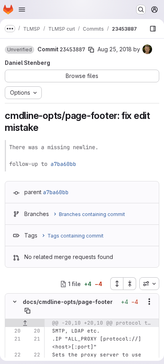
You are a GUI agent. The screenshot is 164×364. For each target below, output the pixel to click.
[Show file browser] (152, 28)
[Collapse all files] (129, 283)
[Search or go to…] (141, 9)
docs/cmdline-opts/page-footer (68, 301)
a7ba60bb (63, 163)
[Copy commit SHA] (91, 50)
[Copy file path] (27, 310)
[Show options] (149, 301)
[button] (19, 50)
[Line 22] (14, 355)
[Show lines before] (25, 323)
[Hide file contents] (15, 301)
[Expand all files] (116, 283)
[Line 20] (14, 331)
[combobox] (149, 283)
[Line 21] (14, 339)
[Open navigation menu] (22, 9)
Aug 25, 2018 (115, 49)
